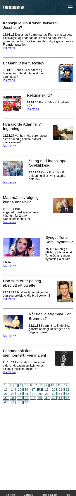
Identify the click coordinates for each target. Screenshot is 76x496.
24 (12, 393)
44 (12, 402)
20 (53, 389)
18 (40, 389)
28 (40, 393)
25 (19, 393)
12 (66, 385)
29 (47, 393)
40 (53, 398)
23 (6, 393)
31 (60, 393)
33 (6, 398)
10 (52, 385)
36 (26, 398)
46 (26, 402)
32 (67, 393)
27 (33, 393)
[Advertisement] (38, 444)
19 (47, 389)
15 (19, 389)
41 (60, 398)
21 (60, 389)
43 (6, 402)
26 (26, 393)
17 (33, 389)
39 (47, 398)
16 (26, 389)
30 (53, 393)
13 (6, 389)
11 (59, 385)
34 (12, 398)
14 (12, 389)
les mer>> (9, 47)
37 (33, 398)
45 (19, 402)
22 (67, 389)
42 (67, 398)
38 (40, 398)
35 (19, 398)
